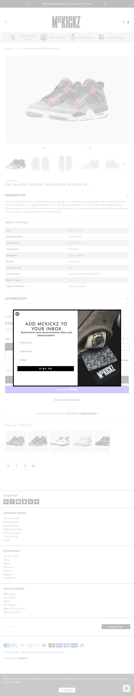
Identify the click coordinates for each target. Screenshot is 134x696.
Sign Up (45, 368)
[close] (17, 314)
